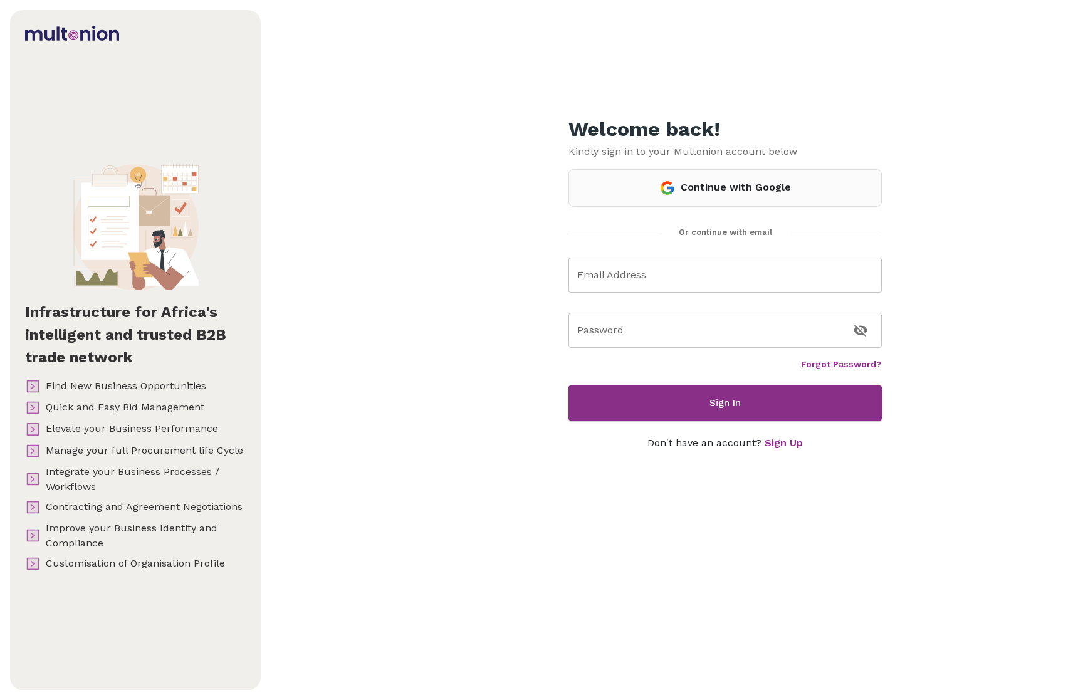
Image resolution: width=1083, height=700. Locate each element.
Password (600, 330)
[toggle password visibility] (860, 330)
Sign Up (784, 443)
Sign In (725, 403)
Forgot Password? (841, 364)
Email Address (611, 275)
